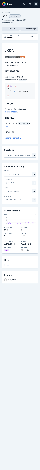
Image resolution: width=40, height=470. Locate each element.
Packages (7, 12)
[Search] (30, 4)
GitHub (6, 265)
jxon (4, 16)
